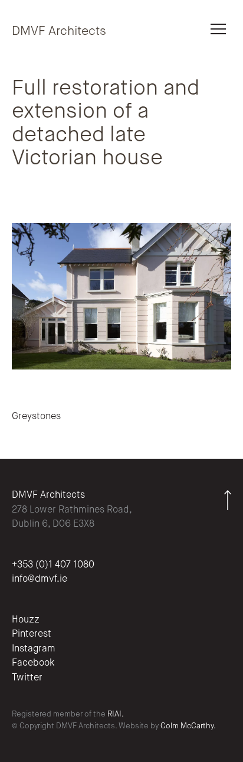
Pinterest (31, 634)
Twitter (27, 678)
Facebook (33, 663)
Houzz (26, 620)
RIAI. (115, 714)
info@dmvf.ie (39, 579)
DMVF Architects (59, 31)
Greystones (36, 416)
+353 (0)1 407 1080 (53, 565)
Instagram (33, 649)
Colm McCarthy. (188, 726)
